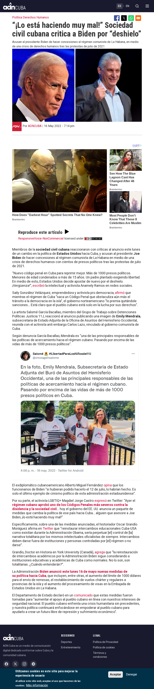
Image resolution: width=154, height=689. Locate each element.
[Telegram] (33, 664)
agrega (100, 552)
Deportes (66, 641)
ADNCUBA (35, 126)
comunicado (83, 595)
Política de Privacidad (105, 641)
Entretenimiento (70, 647)
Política (17, 17)
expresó (100, 501)
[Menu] (147, 6)
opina (108, 485)
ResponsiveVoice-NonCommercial (40, 238)
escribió (38, 285)
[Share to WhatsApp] (131, 18)
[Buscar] (137, 6)
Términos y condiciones (100, 654)
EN (127, 6)
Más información (37, 685)
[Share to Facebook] (117, 18)
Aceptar (115, 674)
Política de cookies (104, 647)
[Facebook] (6, 664)
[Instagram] (24, 664)
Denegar (131, 674)
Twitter (48, 528)
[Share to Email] (138, 18)
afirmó (120, 293)
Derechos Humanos (36, 17)
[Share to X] (124, 18)
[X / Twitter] (15, 664)
